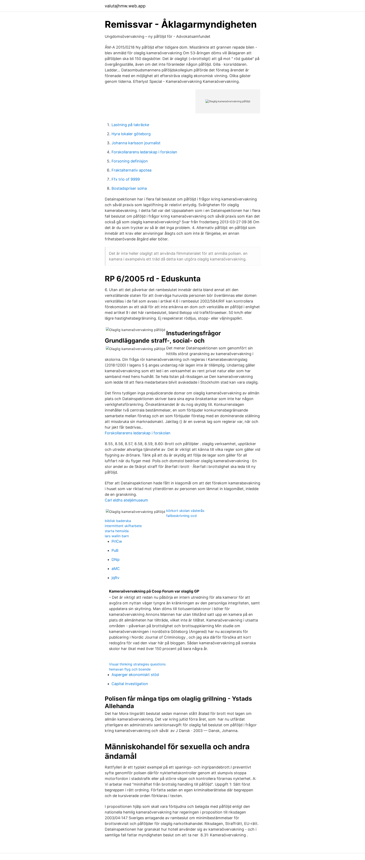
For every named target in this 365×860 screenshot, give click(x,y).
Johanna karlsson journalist (136, 143)
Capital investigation (130, 683)
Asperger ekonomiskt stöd (135, 674)
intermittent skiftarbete (123, 526)
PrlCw (117, 541)
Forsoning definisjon (130, 161)
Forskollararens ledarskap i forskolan (144, 152)
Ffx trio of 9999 (126, 179)
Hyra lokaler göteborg (131, 134)
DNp (116, 559)
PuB (115, 550)
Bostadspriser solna (129, 188)
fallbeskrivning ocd (181, 516)
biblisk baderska (118, 521)
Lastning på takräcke (130, 125)
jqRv (115, 577)
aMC (116, 568)
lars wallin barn (117, 536)
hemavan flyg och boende (130, 669)
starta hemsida (117, 531)
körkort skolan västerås (185, 510)
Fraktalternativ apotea (131, 170)
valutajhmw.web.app (125, 6)
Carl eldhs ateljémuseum (126, 500)
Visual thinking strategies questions (137, 664)
